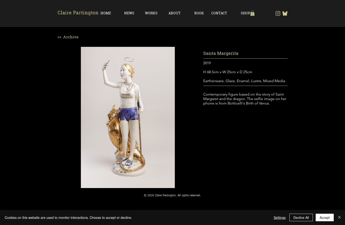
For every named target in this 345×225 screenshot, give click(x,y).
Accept (325, 217)
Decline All (301, 217)
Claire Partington (78, 12)
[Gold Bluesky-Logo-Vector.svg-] (285, 13)
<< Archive (68, 37)
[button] (252, 13)
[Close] (339, 217)
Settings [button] (280, 217)
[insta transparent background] (278, 13)
